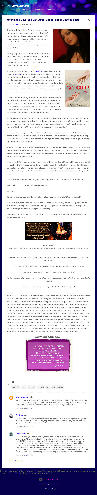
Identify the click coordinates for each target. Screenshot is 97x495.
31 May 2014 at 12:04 (24, 455)
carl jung (15, 387)
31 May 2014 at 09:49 (24, 408)
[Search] (93, 6)
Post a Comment (15, 461)
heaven (41, 387)
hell (48, 387)
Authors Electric (18, 5)
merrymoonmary (53, 484)
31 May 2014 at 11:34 (24, 426)
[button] (89, 20)
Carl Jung (18, 74)
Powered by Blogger (50, 479)
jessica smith (57, 387)
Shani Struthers (22, 397)
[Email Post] (12, 382)
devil (23, 387)
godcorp (32, 387)
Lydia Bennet (21, 433)
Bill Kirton (19, 415)
